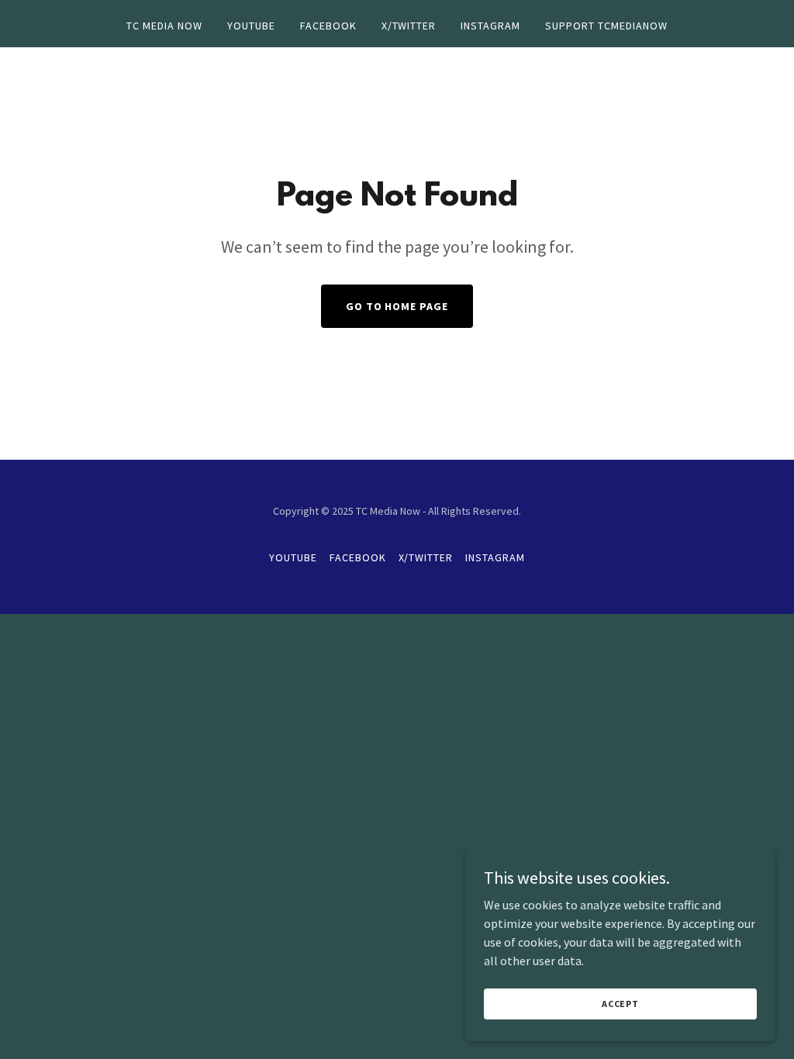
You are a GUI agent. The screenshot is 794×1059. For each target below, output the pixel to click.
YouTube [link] (251, 26)
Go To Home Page (397, 306)
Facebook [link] (328, 26)
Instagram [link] (490, 26)
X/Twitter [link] (409, 26)
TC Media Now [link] (164, 26)
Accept (620, 1003)
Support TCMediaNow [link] (606, 26)
